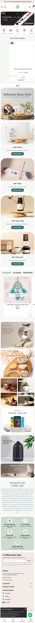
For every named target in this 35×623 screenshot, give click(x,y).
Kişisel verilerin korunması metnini (22, 564)
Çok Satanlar (17, 273)
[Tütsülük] (26, 399)
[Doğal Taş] (17, 18)
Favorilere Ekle (30, 80)
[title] (17, 335)
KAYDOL (29, 560)
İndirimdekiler (28, 273)
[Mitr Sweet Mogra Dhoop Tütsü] (17, 54)
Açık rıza (11, 564)
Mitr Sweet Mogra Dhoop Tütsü (18, 69)
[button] (15, 26)
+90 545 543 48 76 (7, 580)
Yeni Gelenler (6, 273)
